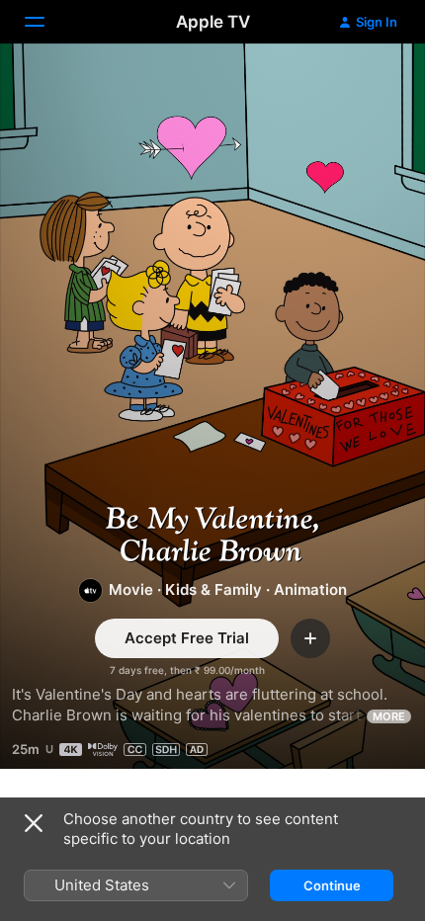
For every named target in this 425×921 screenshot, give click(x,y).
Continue (332, 885)
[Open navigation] (46, 21)
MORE (389, 716)
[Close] (33, 823)
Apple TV (213, 22)
